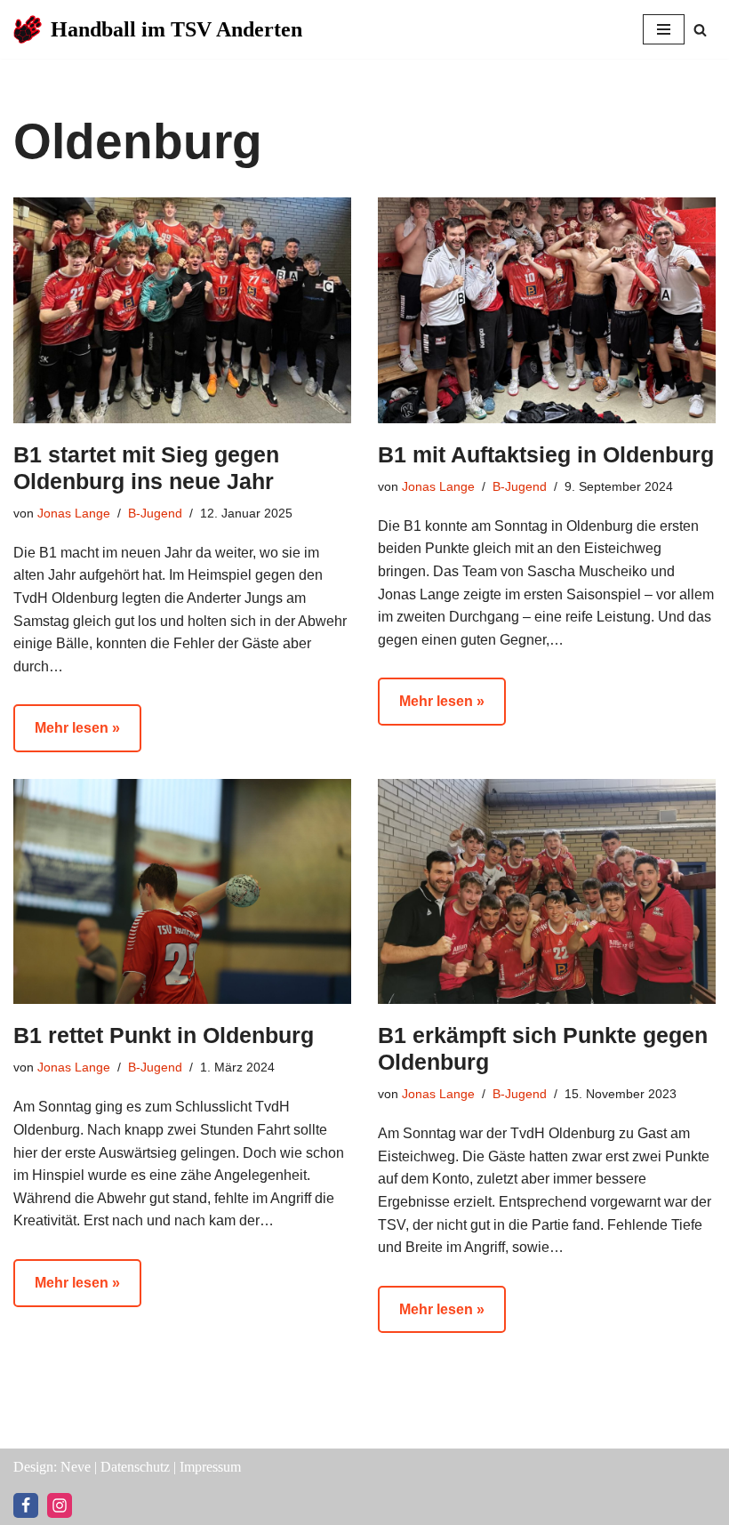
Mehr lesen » (66, 735)
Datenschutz (135, 1466)
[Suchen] (700, 29)
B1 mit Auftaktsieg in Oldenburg (546, 454)
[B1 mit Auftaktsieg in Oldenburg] (547, 309)
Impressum (210, 1466)
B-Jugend (155, 513)
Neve (75, 1466)
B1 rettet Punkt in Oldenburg (163, 1035)
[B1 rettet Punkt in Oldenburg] (182, 891)
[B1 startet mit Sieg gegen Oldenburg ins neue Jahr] (182, 309)
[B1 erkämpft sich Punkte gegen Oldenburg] (547, 891)
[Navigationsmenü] (664, 29)
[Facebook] (25, 1505)
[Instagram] (59, 1505)
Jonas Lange (73, 513)
